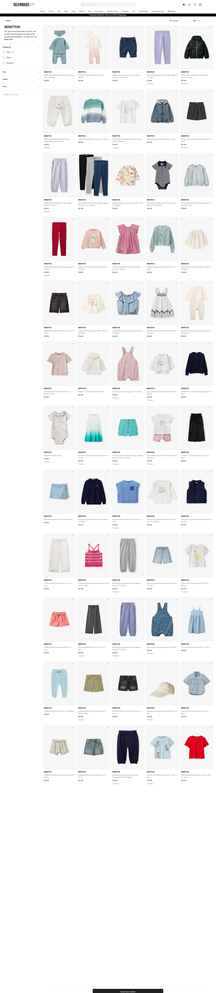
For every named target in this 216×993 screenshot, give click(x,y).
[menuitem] (42, 11)
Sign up (125, 15)
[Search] (82, 4)
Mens (10, 57)
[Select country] (184, 4)
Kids (10, 52)
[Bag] (200, 4)
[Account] (189, 4)
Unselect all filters (11, 94)
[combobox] (109, 4)
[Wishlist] (195, 4)
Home (8, 21)
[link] (59, 76)
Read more (8, 39)
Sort (194, 21)
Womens (11, 63)
